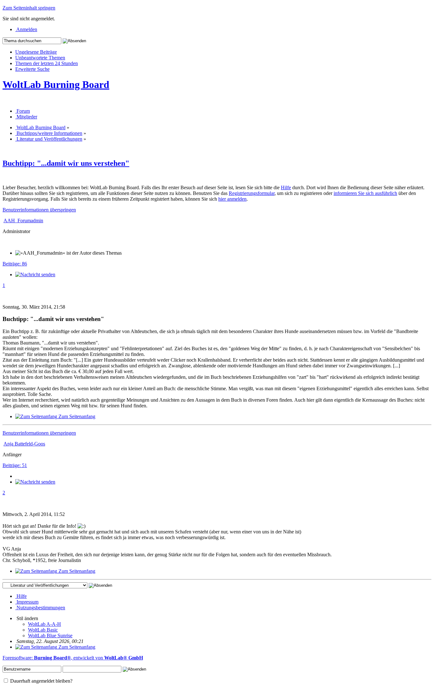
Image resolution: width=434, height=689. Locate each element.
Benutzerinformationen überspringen (39, 209)
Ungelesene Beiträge (36, 52)
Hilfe (286, 187)
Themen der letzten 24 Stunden (46, 63)
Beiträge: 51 (15, 465)
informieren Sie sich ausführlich (365, 193)
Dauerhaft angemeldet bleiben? (40, 681)
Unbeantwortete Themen (40, 57)
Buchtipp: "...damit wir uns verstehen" (66, 163)
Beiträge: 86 (15, 263)
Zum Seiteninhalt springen (29, 7)
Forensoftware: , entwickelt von (73, 657)
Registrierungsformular (252, 193)
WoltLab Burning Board (56, 84)
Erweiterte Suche (32, 69)
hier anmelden (232, 199)
